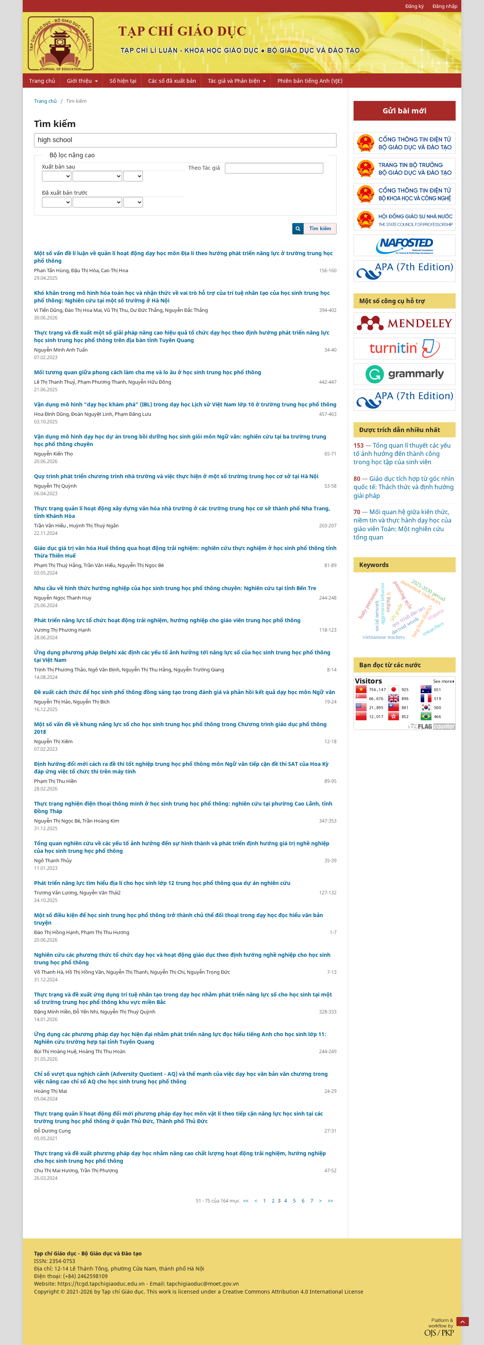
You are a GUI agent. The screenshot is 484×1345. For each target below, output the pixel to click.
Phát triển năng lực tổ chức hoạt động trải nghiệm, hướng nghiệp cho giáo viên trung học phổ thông (167, 620)
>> (330, 1200)
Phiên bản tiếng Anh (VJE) (310, 80)
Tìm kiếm (320, 228)
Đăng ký (414, 6)
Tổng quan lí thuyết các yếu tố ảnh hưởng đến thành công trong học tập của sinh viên (402, 453)
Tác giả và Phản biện (235, 80)
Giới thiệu (80, 80)
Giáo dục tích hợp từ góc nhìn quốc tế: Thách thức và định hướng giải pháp (404, 487)
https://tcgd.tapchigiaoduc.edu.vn (101, 1283)
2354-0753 (62, 1260)
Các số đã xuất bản (172, 80)
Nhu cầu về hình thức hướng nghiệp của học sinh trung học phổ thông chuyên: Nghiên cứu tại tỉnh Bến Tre (175, 588)
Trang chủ (42, 80)
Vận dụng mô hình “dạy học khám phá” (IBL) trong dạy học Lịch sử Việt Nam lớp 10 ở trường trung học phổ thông (185, 404)
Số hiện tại (123, 80)
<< (245, 1200)
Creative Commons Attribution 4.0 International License (292, 1291)
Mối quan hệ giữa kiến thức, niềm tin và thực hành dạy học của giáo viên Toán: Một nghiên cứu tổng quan (402, 524)
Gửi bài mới (405, 110)
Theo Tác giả (204, 168)
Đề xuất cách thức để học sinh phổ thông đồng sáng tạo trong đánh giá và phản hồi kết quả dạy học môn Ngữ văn (184, 692)
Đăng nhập (445, 6)
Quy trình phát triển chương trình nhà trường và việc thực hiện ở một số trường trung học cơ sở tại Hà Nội (176, 476)
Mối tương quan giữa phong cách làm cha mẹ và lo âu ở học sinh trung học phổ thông (147, 372)
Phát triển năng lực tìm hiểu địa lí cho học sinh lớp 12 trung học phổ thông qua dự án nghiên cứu (162, 882)
